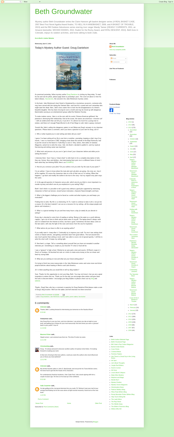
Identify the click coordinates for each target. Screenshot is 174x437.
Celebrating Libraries (133, 270)
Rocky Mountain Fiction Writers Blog (122, 394)
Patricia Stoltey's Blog (118, 389)
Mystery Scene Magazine (119, 385)
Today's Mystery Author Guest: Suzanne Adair (133, 194)
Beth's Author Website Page (120, 339)
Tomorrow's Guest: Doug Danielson (134, 229)
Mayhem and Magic (117, 377)
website (37, 281)
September (133, 142)
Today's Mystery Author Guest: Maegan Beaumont (134, 164)
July (131, 149)
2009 (130, 322)
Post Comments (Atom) (51, 407)
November (133, 134)
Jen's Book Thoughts (118, 363)
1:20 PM (43, 395)
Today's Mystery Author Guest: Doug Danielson (134, 220)
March (132, 305)
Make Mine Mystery (117, 375)
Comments (116, 62)
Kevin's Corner (116, 368)
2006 (130, 330)
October (132, 139)
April (131, 157)
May (131, 154)
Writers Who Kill (116, 409)
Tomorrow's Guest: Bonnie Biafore (133, 292)
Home (69, 403)
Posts (114, 58)
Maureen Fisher (45, 334)
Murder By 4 (115, 380)
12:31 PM (43, 359)
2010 (130, 319)
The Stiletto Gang (116, 404)
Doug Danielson (72, 94)
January (133, 310)
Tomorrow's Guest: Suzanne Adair (133, 204)
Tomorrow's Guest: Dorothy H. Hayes (134, 264)
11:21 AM (43, 340)
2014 (130, 125)
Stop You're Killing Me (118, 397)
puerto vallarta (74, 296)
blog (92, 278)
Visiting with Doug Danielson (134, 211)
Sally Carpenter (45, 385)
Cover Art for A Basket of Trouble (134, 299)
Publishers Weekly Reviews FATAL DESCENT (134, 244)
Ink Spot (113, 360)
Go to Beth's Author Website (44, 38)
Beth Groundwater (63, 11)
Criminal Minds (116, 351)
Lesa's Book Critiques (118, 372)
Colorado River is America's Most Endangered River (134, 183)
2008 (130, 325)
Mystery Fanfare (116, 382)
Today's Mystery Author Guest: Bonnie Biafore (133, 283)
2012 (130, 314)
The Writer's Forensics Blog (120, 406)
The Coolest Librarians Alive (134, 236)
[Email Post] (63, 294)
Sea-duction (81, 296)
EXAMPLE (70, 162)
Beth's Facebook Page (118, 342)
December (133, 130)
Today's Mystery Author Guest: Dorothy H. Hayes (134, 255)
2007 (130, 328)
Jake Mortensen (55, 296)
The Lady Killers (116, 399)
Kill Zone (114, 370)
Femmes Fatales (116, 354)
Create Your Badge (114, 113)
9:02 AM (42, 379)
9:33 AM (42, 312)
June (132, 152)
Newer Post (39, 403)
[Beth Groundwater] (111, 111)
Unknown (43, 307)
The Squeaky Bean (134, 275)
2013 (130, 127)
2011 (130, 316)
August (132, 146)
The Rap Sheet (116, 401)
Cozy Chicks (115, 349)
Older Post (98, 403)
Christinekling (45, 346)
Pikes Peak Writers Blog (119, 392)
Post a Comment (43, 399)
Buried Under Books (117, 347)
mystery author (64, 296)
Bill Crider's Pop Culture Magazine (122, 344)
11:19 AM (43, 328)
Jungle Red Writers (117, 365)
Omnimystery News (117, 387)
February (133, 307)
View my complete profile (117, 50)
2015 (130, 122)
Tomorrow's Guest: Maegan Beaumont (134, 173)
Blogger (95, 422)
